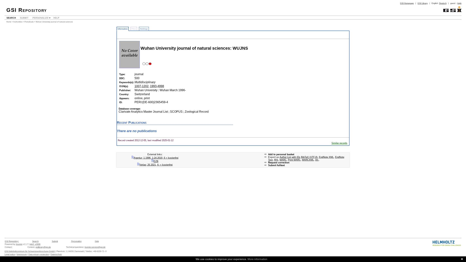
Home (8, 22)
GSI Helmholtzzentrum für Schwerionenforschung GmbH (30, 251)
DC (317, 159)
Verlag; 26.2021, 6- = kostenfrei (156, 164)
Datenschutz (56, 254)
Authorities (17, 22)
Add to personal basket (281, 154)
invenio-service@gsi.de (95, 247)
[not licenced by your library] (146, 64)
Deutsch (443, 3)
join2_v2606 (35, 244)
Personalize (40, 18)
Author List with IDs (290, 157)
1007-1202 (142, 86)
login (459, 3)
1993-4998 (157, 86)
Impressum (22, 254)
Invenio (19, 244)
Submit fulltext (276, 165)
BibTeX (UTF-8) (309, 157)
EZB (156, 161)
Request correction (278, 162)
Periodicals (28, 22)
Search (11, 18)
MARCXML (308, 159)
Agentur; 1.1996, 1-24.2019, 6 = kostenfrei (156, 157)
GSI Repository (26, 10)
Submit (24, 18)
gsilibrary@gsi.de (43, 247)
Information (123, 29)
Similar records (339, 143)
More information (257, 259)
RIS (276, 159)
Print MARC (294, 159)
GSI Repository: (12, 241)
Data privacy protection (38, 254)
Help (56, 18)
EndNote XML (326, 157)
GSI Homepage (407, 3)
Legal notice (10, 254)
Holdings (144, 29)
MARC (283, 159)
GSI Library (423, 3)
